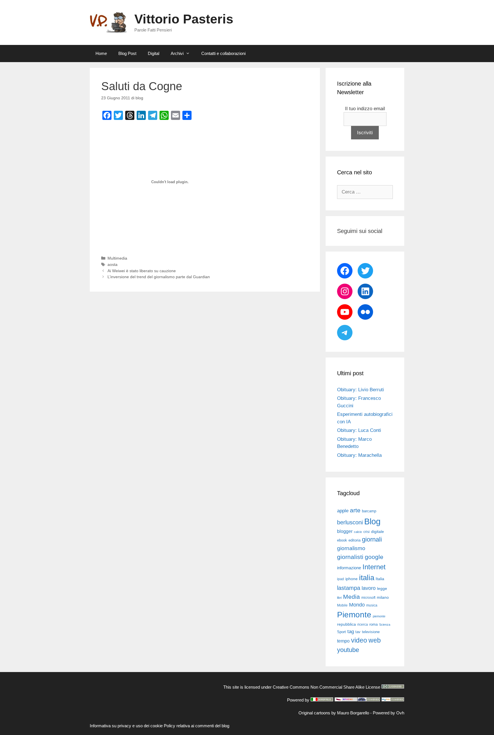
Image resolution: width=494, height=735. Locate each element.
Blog (372, 521)
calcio (358, 532)
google (374, 557)
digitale (377, 531)
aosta (112, 264)
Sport (341, 632)
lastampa (348, 588)
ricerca (362, 625)
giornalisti (350, 557)
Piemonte (354, 614)
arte (355, 510)
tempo (343, 640)
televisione (371, 632)
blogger (344, 531)
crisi (366, 532)
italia (366, 577)
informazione (349, 568)
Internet (374, 567)
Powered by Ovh (388, 712)
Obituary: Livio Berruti (360, 389)
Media (351, 596)
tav (357, 632)
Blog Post (127, 53)
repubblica (346, 624)
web (374, 640)
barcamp (369, 511)
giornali (372, 539)
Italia (380, 579)
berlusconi (350, 522)
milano (383, 597)
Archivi (177, 53)
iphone (351, 579)
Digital (153, 53)
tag (350, 631)
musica (371, 605)
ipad (340, 579)
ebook (342, 540)
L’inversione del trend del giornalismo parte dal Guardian (158, 276)
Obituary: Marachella (359, 455)
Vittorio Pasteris (183, 19)
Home (101, 53)
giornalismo (351, 548)
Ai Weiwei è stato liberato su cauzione (141, 270)
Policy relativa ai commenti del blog (196, 725)
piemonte (379, 616)
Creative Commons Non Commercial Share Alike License (326, 687)
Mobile (342, 605)
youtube (348, 649)
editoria (354, 540)
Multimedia (117, 258)
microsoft (368, 597)
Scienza (384, 624)
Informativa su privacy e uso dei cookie (126, 725)
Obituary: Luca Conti (359, 430)
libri (339, 597)
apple (342, 510)
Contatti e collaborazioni (223, 53)
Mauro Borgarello (353, 712)
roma (373, 624)
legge (382, 588)
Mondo (357, 605)
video (359, 640)
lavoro (369, 588)
